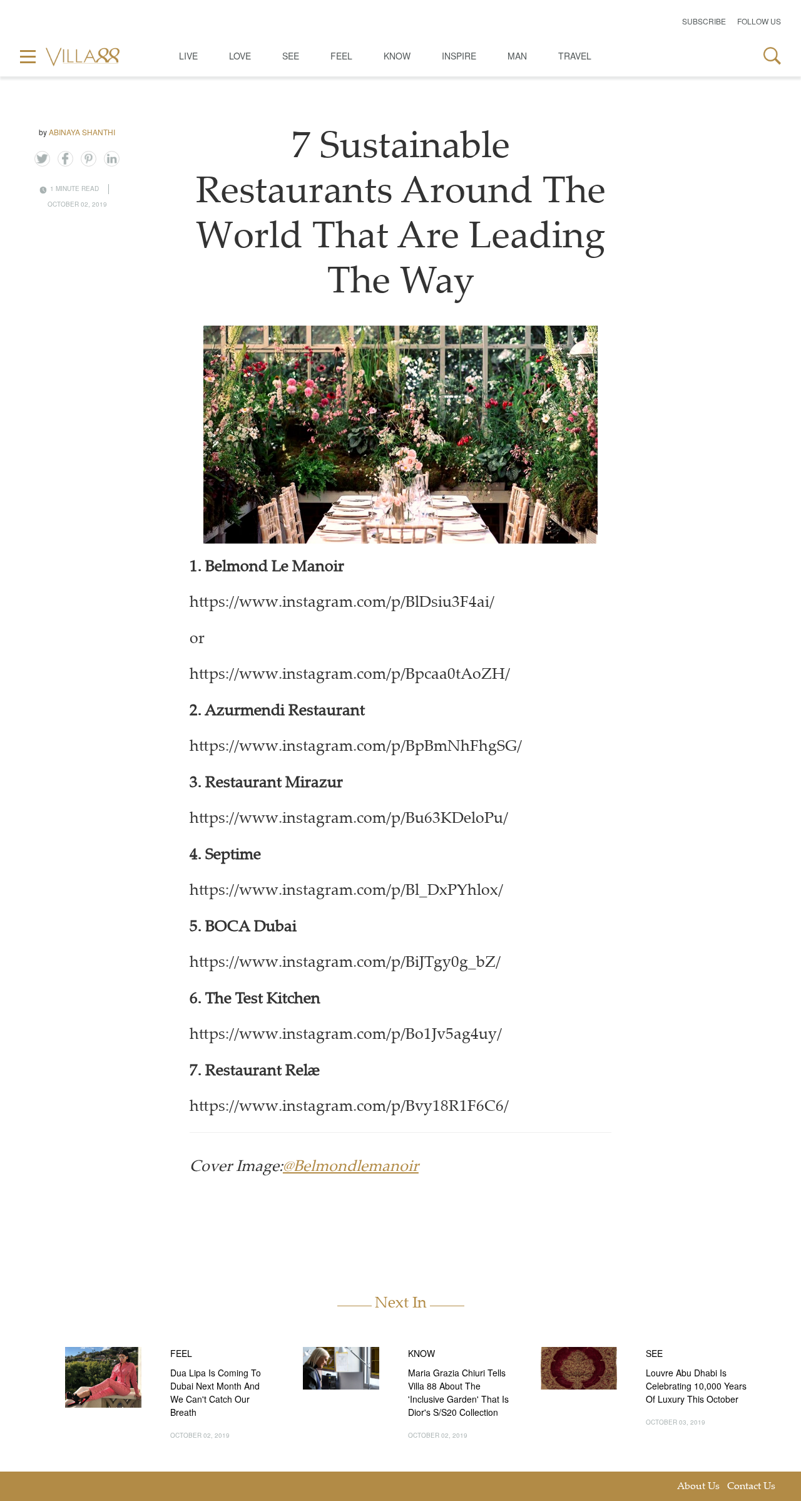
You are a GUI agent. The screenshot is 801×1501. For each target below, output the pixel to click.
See (290, 55)
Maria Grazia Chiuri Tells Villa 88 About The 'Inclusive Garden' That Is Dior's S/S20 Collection (458, 1392)
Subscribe (704, 21)
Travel (574, 55)
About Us (698, 1487)
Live (188, 55)
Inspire (459, 55)
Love (240, 55)
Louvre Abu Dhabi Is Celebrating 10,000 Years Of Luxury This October (696, 1385)
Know (397, 55)
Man (517, 55)
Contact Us (751, 1487)
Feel (341, 55)
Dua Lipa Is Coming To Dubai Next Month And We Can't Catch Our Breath (215, 1392)
